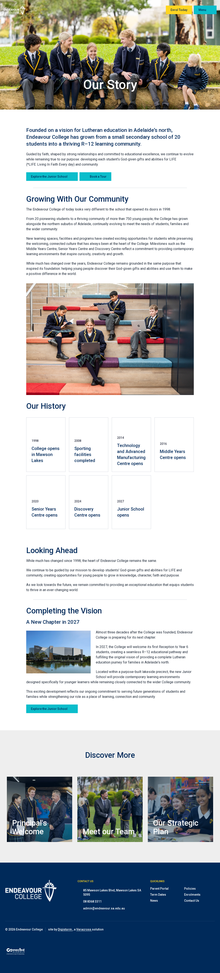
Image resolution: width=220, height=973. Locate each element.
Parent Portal (159, 888)
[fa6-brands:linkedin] (211, 929)
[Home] (14, 10)
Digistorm (65, 929)
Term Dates (158, 894)
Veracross (84, 929)
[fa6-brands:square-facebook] (201, 929)
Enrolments (192, 894)
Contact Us (191, 900)
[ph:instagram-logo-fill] (190, 929)
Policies (190, 888)
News (154, 900)
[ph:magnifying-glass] (126, 10)
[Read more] (190, 929)
